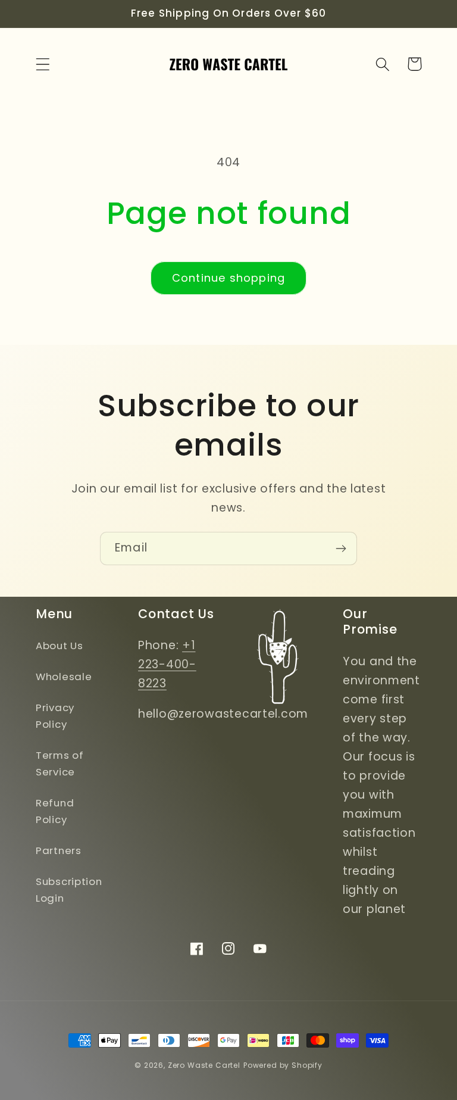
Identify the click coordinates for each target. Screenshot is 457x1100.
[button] (43, 64)
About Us (59, 645)
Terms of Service (60, 763)
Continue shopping (228, 277)
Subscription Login (69, 889)
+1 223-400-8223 (167, 664)
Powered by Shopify (283, 1065)
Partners (59, 850)
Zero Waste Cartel (204, 1065)
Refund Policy (55, 811)
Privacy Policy (55, 715)
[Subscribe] (340, 548)
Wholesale (64, 676)
